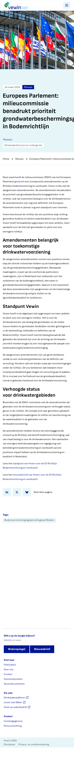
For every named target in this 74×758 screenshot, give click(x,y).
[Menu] (66, 5)
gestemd (19, 181)
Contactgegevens (13, 721)
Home (6, 158)
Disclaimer (9, 744)
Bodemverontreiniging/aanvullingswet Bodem (29, 520)
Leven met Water (13, 702)
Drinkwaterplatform (14, 697)
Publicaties (10, 664)
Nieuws (19, 158)
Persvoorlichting (13, 725)
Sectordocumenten (14, 683)
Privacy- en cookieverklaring (33, 744)
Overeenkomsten (13, 678)
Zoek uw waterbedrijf (15, 707)
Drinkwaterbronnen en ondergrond (23, 145)
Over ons (8, 669)
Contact (8, 674)
